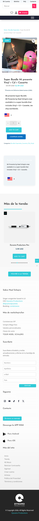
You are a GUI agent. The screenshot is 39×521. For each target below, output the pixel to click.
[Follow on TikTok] (14, 401)
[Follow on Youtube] (9, 401)
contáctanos (14, 306)
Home (5, 30)
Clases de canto (9, 331)
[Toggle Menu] (32, 18)
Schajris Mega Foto (10, 325)
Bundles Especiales (13, 30)
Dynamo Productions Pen (17, 245)
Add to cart (14, 130)
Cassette (24, 143)
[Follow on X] (23, 401)
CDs (29, 143)
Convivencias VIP (9, 321)
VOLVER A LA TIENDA (19, 274)
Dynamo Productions (14, 301)
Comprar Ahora (16, 137)
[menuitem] (6, 456)
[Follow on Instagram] (5, 401)
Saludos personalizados (12, 328)
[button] (33, 41)
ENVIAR (27, 386)
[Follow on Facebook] (18, 401)
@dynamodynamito (10, 304)
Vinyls (32, 143)
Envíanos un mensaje (12, 418)
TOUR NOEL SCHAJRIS (13, 334)
